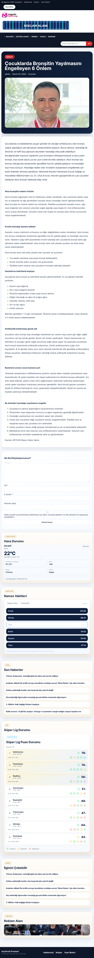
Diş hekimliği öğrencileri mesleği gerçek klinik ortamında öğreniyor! (36, 697)
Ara (89, 44)
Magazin (9, 37)
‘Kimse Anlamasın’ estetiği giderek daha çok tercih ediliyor (32, 676)
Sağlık (43, 37)
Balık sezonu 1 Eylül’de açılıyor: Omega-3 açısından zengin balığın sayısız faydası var (43, 711)
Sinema (34, 37)
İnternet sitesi (10, 503)
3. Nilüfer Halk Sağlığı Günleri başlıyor (22, 704)
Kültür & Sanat (22, 37)
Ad (6, 485)
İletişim (36, 2)
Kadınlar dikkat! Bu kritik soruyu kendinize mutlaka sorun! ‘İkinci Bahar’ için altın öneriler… (46, 683)
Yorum (7, 462)
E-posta (8, 494)
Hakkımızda (28, 2)
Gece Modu (9, 7)
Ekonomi (51, 37)
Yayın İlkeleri (45, 2)
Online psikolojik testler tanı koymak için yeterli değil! (29, 690)
